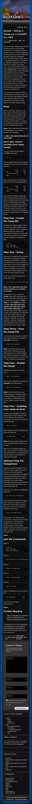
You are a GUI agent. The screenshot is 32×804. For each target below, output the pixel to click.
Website (9, 695)
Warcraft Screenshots (15, 729)
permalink (19, 638)
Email (8, 687)
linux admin (19, 637)
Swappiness (8, 769)
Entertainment (9, 779)
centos (10, 637)
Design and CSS (9, 778)
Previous (20, 27)
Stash (7, 724)
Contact (9, 721)
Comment (10, 658)
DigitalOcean (12, 69)
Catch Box (25, 799)
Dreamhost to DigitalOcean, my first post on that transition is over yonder (16, 626)
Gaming (7, 783)
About (9, 719)
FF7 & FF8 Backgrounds (13, 726)
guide (14, 637)
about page (20, 744)
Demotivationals (12, 731)
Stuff (6, 789)
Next (26, 27)
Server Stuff (20, 635)
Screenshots (10, 727)
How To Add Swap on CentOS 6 (17, 615)
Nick (20, 40)
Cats (8, 732)
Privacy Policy (11, 722)
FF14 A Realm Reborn (11, 781)
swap (25, 637)
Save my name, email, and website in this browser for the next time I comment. (16, 702)
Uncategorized (9, 791)
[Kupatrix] (11, 16)
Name (8, 679)
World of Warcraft (10, 793)
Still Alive (8, 758)
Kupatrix (7, 718)
